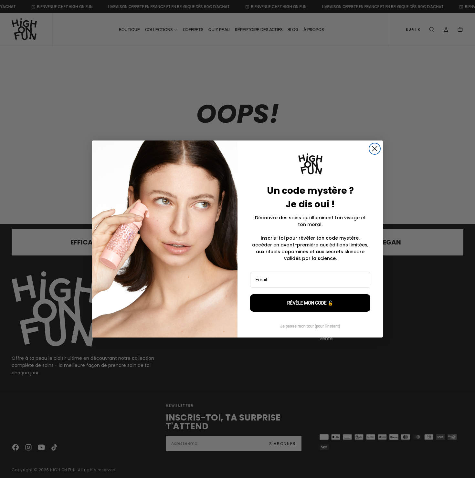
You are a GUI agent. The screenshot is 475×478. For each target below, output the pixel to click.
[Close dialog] (374, 148)
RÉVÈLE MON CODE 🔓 (310, 303)
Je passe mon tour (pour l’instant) (310, 326)
